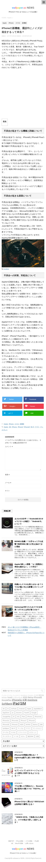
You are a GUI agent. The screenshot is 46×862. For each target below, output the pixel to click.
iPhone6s (15, 720)
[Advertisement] (23, 94)
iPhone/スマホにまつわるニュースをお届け (23, 853)
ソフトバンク (17, 697)
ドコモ (36, 695)
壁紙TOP (11, 841)
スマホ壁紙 (29, 841)
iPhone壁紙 (19, 841)
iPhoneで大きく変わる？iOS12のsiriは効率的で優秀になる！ (29, 803)
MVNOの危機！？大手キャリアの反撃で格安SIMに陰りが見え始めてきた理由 (29, 544)
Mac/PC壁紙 (19, 843)
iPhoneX (15, 724)
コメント (9, 446)
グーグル (9, 695)
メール (8, 483)
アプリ (37, 427)
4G (4, 708)
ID (13, 716)
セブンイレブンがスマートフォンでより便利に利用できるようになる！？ (29, 773)
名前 (7, 474)
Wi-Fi (32, 427)
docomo (19, 712)
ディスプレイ (7, 736)
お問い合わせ (29, 843)
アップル (4, 695)
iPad (16, 703)
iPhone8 (27, 427)
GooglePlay (6, 700)
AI (8, 708)
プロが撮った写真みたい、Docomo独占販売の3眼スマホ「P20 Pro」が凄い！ (29, 788)
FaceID (10, 697)
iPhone (11, 424)
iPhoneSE (38, 697)
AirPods (4, 697)
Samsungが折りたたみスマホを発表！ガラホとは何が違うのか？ (28, 608)
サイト (7, 491)
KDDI (25, 697)
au (13, 712)
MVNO (28, 724)
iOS (10, 427)
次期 (24, 700)
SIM (23, 703)
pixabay (6, 269)
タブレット (33, 732)
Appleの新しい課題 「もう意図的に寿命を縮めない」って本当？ (29, 565)
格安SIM (41, 695)
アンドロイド (16, 695)
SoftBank (7, 703)
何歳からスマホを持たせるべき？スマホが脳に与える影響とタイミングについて (29, 586)
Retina (30, 697)
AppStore (32, 700)
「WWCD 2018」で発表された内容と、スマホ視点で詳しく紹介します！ (29, 819)
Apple (6, 424)
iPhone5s (17, 700)
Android (22, 708)
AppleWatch (24, 695)
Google (34, 712)
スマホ (17, 424)
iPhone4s (30, 695)
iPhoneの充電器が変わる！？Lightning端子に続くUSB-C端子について (29, 757)
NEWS (23, 7)
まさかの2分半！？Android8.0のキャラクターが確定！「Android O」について (29, 521)
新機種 (22, 424)
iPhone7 (20, 427)
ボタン (23, 736)
